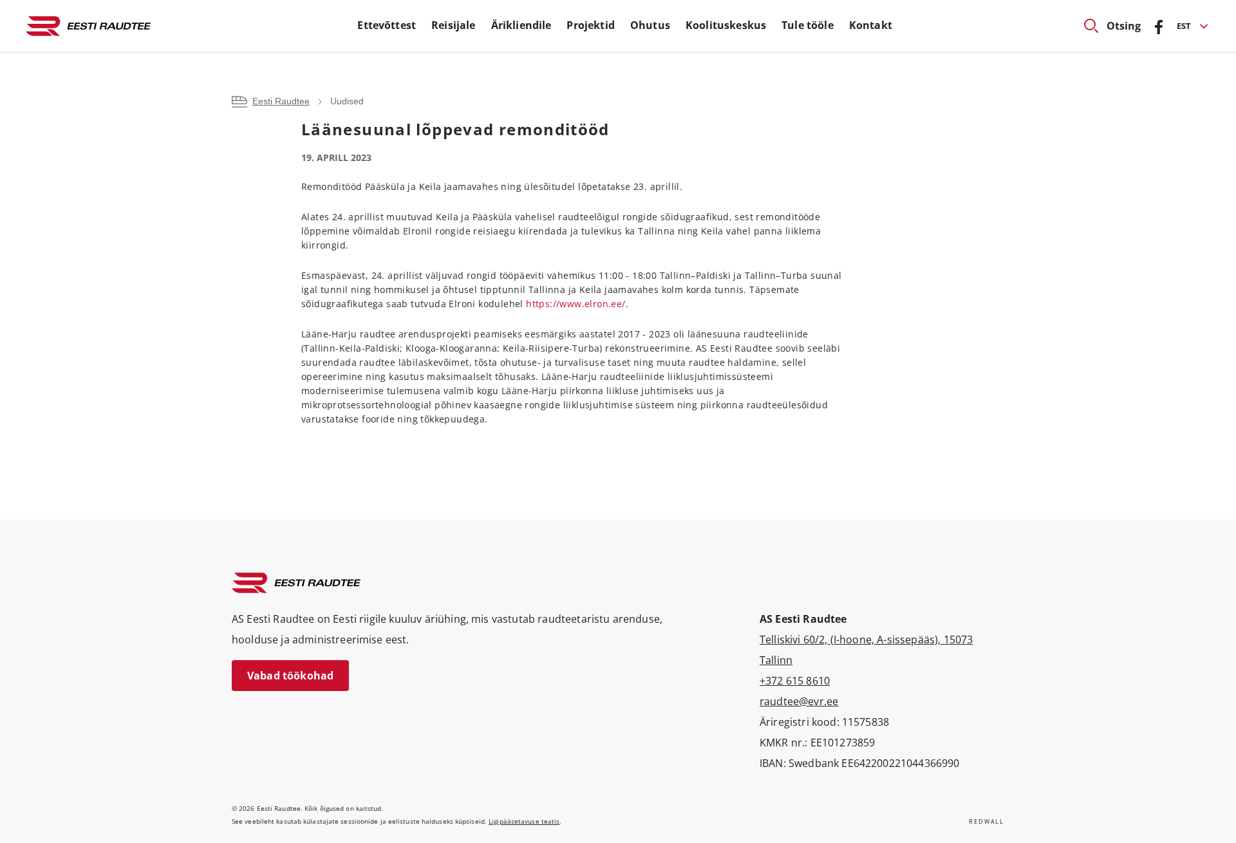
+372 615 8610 (795, 681)
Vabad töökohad (290, 675)
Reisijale (453, 25)
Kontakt (870, 25)
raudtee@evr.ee (799, 701)
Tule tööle (808, 25)
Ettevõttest (386, 25)
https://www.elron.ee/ (575, 304)
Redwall (986, 821)
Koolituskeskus (726, 25)
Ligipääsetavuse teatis (524, 821)
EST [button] (1184, 26)
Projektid (590, 25)
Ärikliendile (521, 25)
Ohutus (650, 25)
